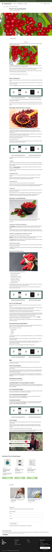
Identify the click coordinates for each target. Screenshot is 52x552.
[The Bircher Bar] (7, 4)
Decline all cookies (45, 549)
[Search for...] (42, 4)
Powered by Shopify (16, 550)
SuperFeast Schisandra (13, 374)
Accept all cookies (45, 547)
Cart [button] (48, 4)
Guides (7, 6)
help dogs (23, 401)
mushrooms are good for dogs (21, 402)
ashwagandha (23, 396)
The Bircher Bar (10, 550)
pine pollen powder (23, 315)
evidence (38, 316)
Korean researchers (17, 166)
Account (45, 3)
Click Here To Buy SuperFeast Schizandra (18, 97)
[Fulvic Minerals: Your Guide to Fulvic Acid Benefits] (17, 493)
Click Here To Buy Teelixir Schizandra (35, 97)
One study (11, 236)
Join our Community (18, 544)
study (12, 247)
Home (4, 6)
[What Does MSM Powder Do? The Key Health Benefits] (34, 493)
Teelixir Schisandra (21, 374)
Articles (16, 543)
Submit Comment (13, 523)
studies (12, 239)
